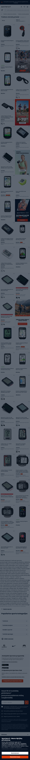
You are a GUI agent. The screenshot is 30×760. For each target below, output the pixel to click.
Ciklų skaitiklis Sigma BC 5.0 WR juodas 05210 (7, 547)
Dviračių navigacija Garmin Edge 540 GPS (6, 143)
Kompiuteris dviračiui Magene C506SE (7, 41)
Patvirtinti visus (15, 757)
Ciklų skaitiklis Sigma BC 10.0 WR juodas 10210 (7, 290)
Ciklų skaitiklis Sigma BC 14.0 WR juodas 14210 (22, 290)
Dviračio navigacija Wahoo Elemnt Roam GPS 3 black (21, 392)
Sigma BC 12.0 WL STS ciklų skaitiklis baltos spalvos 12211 (7, 167)
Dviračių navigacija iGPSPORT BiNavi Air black (7, 90)
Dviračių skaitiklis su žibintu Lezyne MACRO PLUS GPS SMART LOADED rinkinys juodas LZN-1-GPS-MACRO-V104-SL (7, 522)
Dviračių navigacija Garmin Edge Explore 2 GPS (21, 264)
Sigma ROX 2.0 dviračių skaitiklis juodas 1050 (6, 392)
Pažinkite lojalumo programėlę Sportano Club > (13, 677)
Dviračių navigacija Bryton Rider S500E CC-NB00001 (21, 547)
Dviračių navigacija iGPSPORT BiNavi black (7, 192)
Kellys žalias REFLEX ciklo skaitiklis (21, 192)
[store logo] (10, 7)
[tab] (15, 621)
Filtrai (3, 20)
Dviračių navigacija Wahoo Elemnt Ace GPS (21, 369)
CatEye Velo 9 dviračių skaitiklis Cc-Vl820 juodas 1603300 (21, 143)
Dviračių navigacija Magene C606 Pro (22, 522)
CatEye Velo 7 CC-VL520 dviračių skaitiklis (6, 444)
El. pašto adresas (7, 702)
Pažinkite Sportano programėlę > (10, 662)
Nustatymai (15, 753)
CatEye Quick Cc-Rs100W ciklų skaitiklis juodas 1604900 (22, 90)
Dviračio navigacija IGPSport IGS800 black (22, 343)
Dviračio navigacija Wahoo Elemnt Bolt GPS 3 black (6, 216)
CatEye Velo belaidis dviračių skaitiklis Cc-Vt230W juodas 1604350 (7, 239)
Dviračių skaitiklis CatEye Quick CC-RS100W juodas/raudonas (22, 41)
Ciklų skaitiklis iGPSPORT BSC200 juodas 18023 (21, 239)
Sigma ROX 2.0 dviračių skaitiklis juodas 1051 (21, 444)
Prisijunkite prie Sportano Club (12, 681)
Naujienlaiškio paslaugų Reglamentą (13, 708)
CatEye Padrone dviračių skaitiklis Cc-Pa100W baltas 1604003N (7, 264)
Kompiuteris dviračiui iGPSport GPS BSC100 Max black (7, 369)
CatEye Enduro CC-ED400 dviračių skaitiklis (6, 471)
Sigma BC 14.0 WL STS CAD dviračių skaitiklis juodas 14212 (7, 418)
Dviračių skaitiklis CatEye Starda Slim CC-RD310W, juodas (6, 344)
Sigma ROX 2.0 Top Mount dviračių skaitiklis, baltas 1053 (7, 496)
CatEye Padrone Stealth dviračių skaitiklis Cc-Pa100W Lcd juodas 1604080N (7, 117)
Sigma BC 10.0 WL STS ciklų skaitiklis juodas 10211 (6, 317)
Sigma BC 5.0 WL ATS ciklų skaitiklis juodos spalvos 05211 (22, 418)
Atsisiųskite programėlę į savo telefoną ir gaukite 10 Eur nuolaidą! (16, 2)
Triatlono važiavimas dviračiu (9, 14)
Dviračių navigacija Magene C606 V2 (7, 67)
